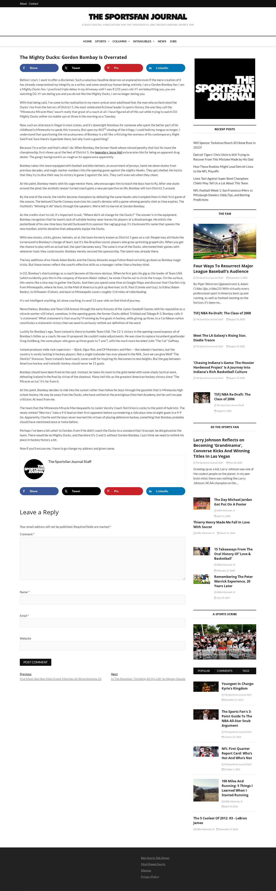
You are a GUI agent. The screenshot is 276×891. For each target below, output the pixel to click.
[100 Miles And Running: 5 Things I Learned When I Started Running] (206, 781)
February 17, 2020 (225, 570)
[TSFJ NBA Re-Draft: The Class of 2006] (201, 397)
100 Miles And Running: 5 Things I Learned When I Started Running (237, 788)
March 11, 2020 (227, 533)
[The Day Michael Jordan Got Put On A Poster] (201, 503)
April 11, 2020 (223, 516)
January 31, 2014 (232, 737)
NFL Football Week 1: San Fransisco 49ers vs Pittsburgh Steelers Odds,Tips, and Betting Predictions (223, 195)
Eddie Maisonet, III (225, 510)
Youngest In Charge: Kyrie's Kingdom (238, 686)
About (23, 3)
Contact (33, 3)
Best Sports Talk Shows (155, 858)
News (162, 41)
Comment (27, 534)
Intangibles (142, 41)
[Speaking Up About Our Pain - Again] (224, 642)
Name (24, 592)
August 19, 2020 (236, 378)
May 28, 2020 (235, 462)
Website (25, 638)
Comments (224, 670)
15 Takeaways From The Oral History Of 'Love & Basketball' (233, 554)
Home (87, 41)
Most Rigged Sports (153, 864)
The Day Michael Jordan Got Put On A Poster (233, 501)
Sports (100, 41)
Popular (204, 670)
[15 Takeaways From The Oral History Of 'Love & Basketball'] (201, 551)
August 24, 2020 (236, 346)
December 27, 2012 (228, 829)
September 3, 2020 (238, 277)
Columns (120, 41)
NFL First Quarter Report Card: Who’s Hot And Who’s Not (237, 753)
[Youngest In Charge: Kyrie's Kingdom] (206, 684)
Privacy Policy (150, 876)
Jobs (173, 41)
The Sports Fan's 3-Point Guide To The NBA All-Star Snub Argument (237, 718)
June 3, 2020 (237, 654)
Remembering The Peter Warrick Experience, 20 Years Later (233, 581)
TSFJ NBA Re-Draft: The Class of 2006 (232, 396)
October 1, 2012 (232, 769)
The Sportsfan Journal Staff (209, 277)
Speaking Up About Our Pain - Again (223, 650)
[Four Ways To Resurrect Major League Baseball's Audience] (224, 241)
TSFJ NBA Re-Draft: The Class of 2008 (222, 313)
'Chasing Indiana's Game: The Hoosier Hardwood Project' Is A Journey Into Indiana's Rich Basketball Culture (223, 367)
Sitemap (146, 870)
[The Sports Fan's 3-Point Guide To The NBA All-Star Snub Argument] (206, 711)
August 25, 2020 (236, 319)
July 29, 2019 (223, 597)
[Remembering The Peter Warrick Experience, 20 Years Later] (201, 579)
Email (24, 615)
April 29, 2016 (231, 806)
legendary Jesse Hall (108, 152)
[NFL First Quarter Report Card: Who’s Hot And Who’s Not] (206, 748)
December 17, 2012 (233, 699)
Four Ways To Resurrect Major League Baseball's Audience (223, 268)
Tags (245, 670)
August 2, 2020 (223, 411)
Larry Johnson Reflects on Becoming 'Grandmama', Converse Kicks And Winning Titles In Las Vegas (221, 448)
